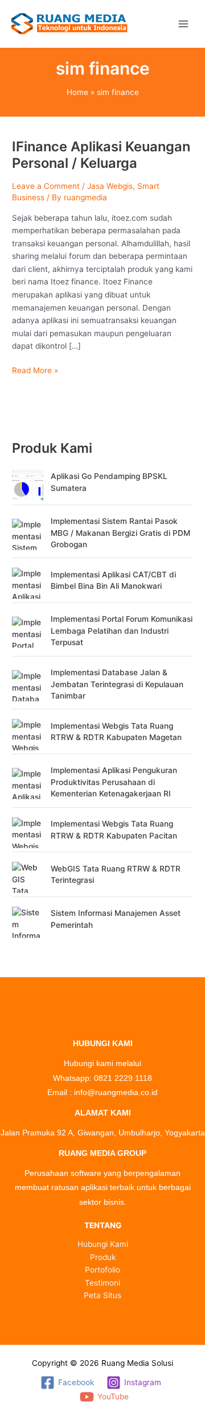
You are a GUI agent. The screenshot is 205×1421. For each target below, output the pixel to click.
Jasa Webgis (110, 186)
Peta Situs (102, 1295)
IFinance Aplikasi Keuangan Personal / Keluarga (101, 154)
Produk (103, 1257)
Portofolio (102, 1269)
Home (77, 92)
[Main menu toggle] (184, 24)
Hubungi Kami (102, 1244)
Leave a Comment (46, 186)
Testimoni (102, 1282)
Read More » (35, 369)
